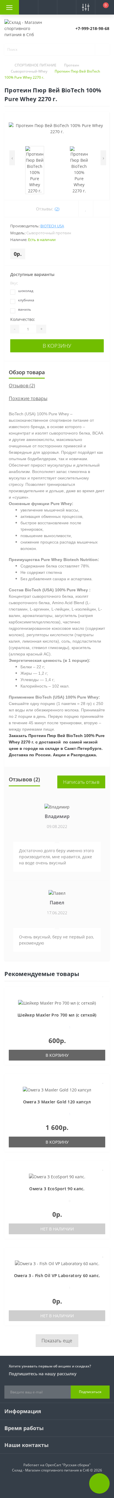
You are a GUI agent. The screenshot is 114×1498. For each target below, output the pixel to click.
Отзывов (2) (22, 385)
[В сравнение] (103, 1003)
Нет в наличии (57, 1229)
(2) (57, 209)
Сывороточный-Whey (29, 71)
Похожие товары (28, 398)
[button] (47, 7)
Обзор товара (27, 372)
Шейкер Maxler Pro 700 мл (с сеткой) (57, 1015)
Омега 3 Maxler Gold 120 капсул (57, 1102)
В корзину (57, 345)
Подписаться (90, 1391)
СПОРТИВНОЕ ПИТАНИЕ (35, 65)
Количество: (22, 319)
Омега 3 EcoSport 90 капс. (57, 1188)
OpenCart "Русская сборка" (68, 1464)
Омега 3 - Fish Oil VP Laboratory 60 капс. (57, 1275)
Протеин (71, 65)
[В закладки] (103, 994)
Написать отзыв (81, 782)
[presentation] (12, 157)
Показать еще (57, 1340)
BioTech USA (52, 225)
